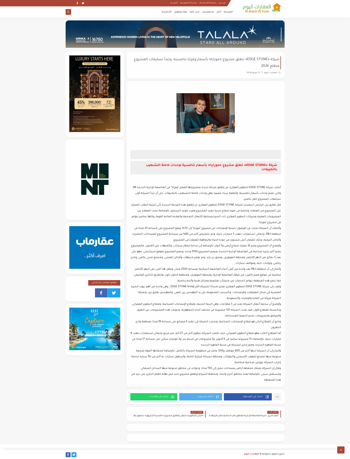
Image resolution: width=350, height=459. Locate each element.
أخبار (219, 12)
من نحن (222, 3)
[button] (248, 396)
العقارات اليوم (251, 454)
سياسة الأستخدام (208, 3)
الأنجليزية (166, 12)
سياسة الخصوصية (188, 3)
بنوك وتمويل (180, 12)
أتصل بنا (174, 3)
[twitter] (83, 3)
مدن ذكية (194, 12)
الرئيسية (228, 12)
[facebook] (77, 3)
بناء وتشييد (208, 12)
